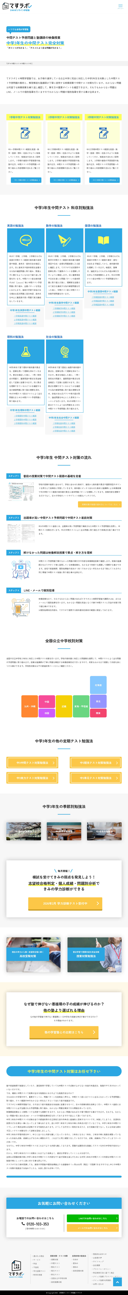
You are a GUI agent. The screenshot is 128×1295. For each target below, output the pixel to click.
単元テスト (55, 1274)
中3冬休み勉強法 (104, 831)
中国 (47, 701)
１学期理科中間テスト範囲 (25, 415)
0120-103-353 (38, 1224)
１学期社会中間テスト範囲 (64, 423)
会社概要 (96, 1265)
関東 (98, 713)
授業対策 (54, 1259)
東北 (98, 701)
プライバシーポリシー (102, 1269)
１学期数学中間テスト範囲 (64, 308)
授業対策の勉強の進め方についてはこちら (100, 504)
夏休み (75, 1263)
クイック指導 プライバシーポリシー (107, 1276)
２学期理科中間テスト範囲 (25, 419)
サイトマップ (98, 1261)
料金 (35, 1263)
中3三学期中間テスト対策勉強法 (104, 180)
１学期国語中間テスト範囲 (103, 297)
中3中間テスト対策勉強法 (32, 763)
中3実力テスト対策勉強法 (32, 778)
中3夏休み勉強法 (64, 831)
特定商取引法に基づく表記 (103, 1272)
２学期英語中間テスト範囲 (25, 319)
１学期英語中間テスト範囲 (25, 315)
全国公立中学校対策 (59, 1278)
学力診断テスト (39, 1271)
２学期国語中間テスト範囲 (103, 300)
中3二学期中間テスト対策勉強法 (65, 180)
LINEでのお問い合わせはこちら (93, 1218)
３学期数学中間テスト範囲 (64, 315)
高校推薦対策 (56, 1282)
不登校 (36, 1267)
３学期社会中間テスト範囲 (64, 430)
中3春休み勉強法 (23, 831)
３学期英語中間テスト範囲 (25, 323)
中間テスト (55, 1263)
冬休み (75, 1259)
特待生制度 (37, 1274)
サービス (36, 1259)
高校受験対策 (78, 1270)
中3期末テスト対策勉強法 (96, 763)
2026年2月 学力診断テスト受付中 (65, 903)
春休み (75, 1267)
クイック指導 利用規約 (102, 1280)
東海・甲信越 (81, 706)
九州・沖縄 (29, 706)
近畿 (64, 706)
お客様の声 (97, 1257)
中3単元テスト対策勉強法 (96, 778)
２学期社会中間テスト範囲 (64, 427)
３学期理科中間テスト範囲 (25, 423)
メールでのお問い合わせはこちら (93, 1227)
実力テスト (55, 1270)
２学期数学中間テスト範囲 (64, 312)
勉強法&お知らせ (100, 1254)
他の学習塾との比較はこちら (64, 1032)
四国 (47, 713)
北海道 (98, 685)
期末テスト (55, 1267)
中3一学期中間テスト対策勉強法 (26, 180)
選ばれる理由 (38, 1256)
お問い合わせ (98, 1284)
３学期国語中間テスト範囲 (103, 304)
